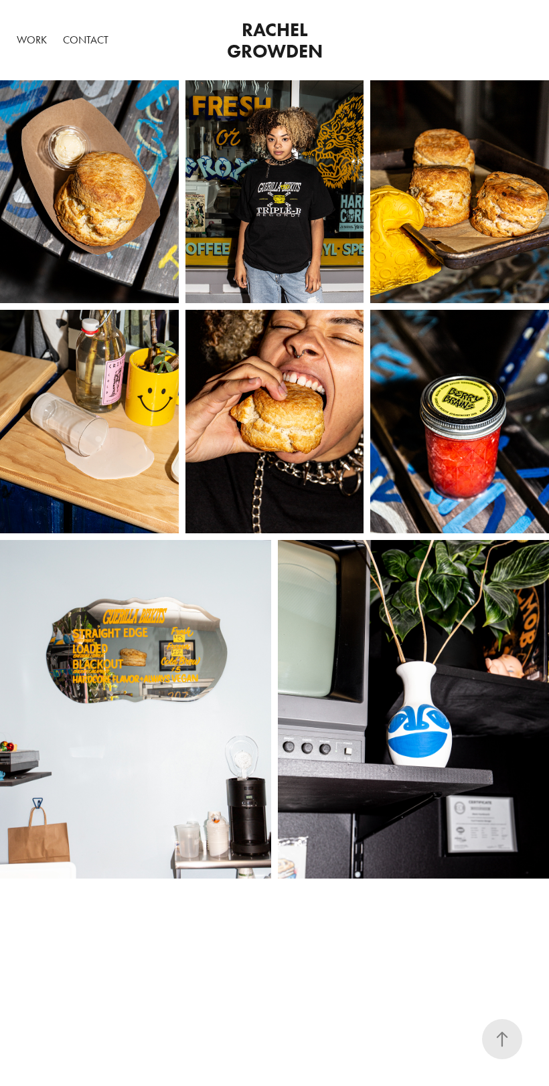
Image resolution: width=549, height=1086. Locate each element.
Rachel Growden (275, 40)
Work (32, 39)
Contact (85, 39)
